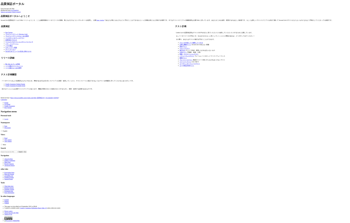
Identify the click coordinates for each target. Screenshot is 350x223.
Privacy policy (8, 211)
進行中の (182, 50)
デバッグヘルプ (10, 49)
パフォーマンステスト (187, 56)
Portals (6, 102)
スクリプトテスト (185, 62)
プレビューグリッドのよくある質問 (17, 36)
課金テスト (183, 46)
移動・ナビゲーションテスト (189, 54)
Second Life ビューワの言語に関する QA (18, 51)
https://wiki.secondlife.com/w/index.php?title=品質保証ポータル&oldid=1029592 (34, 98)
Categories (4, 99)
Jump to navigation (6, 12)
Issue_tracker (100, 20)
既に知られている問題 (12, 64)
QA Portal (7, 104)
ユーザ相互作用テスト (187, 65)
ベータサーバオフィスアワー (14, 38)
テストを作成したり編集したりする (191, 42)
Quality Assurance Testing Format (15, 84)
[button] (1, 131)
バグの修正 (9, 45)
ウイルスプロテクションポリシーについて (19, 42)
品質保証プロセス (11, 40)
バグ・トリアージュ (12, 44)
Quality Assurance (9, 106)
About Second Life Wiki (11, 213)
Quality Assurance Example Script (15, 85)
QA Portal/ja (14, 10)
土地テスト (183, 52)
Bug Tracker (9, 32)
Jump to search (16, 12)
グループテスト (185, 48)
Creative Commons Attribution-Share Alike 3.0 (33, 208)
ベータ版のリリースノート (14, 66)
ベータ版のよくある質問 (13, 68)
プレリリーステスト (186, 60)
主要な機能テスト (185, 44)
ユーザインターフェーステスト (190, 63)
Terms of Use (8, 214)
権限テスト (183, 58)
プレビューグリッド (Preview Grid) (16, 34)
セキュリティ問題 (11, 47)
